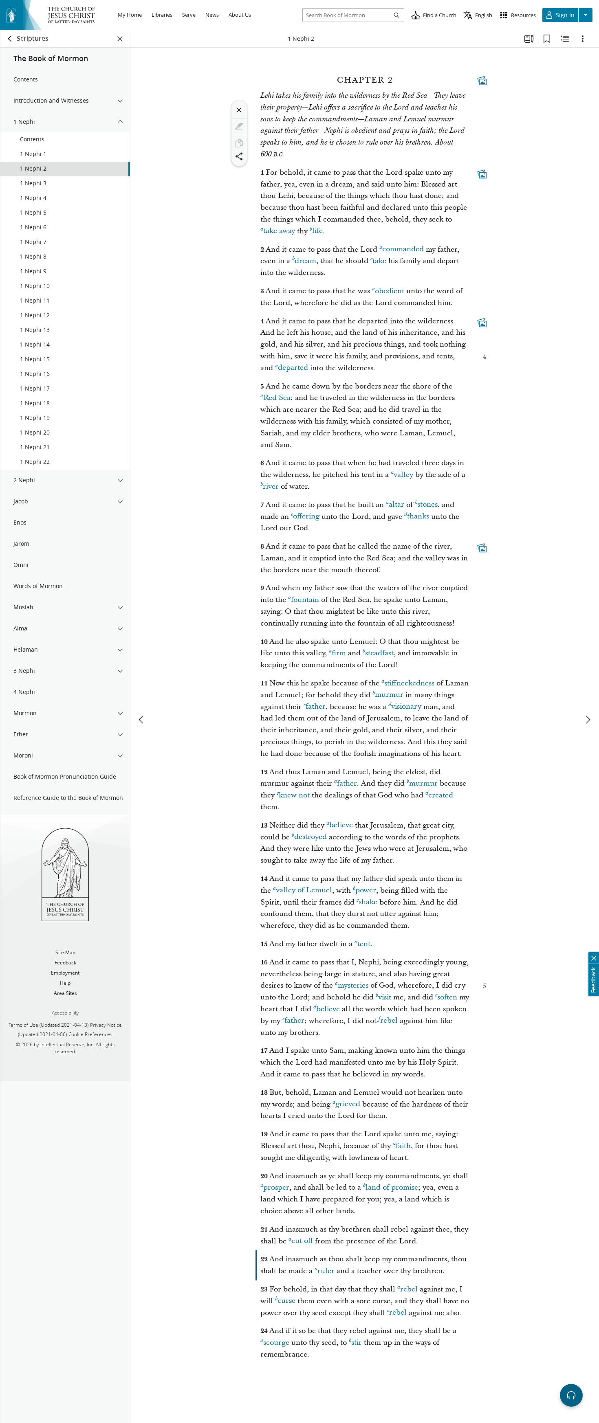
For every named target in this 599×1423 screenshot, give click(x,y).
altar (396, 505)
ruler (326, 1271)
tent (363, 944)
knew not (294, 795)
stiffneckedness (409, 683)
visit (384, 997)
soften (447, 997)
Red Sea (277, 398)
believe (341, 825)
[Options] (583, 39)
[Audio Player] (571, 1395)
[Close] (239, 109)
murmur (389, 695)
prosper (276, 1187)
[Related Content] (565, 39)
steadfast (379, 653)
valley (403, 475)
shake (368, 902)
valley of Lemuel (304, 890)
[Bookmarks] (547, 39)
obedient (389, 291)
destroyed (310, 837)
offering (306, 517)
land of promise (392, 1187)
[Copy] (239, 143)
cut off (302, 1241)
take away (279, 231)
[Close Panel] (120, 38)
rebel (389, 1021)
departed (293, 368)
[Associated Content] (482, 81)
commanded (403, 249)
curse (286, 1301)
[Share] (239, 156)
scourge (276, 1342)
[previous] (142, 720)
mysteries (353, 985)
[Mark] (239, 126)
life (317, 231)
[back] (10, 38)
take (379, 261)
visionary (406, 707)
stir (356, 1342)
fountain (305, 600)
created (440, 795)
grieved (347, 1104)
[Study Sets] (529, 39)
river (271, 486)
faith (403, 1146)
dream (305, 261)
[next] (587, 720)
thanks (418, 517)
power (365, 890)
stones (427, 505)
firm (339, 653)
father (316, 707)
